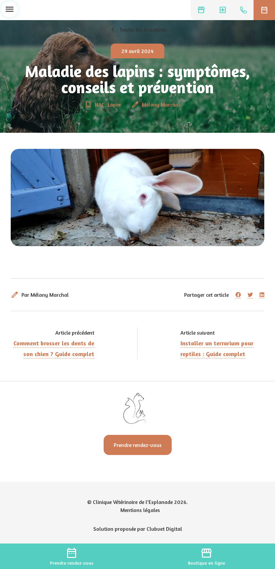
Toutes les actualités (138, 29)
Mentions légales (140, 510)
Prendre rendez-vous (138, 445)
